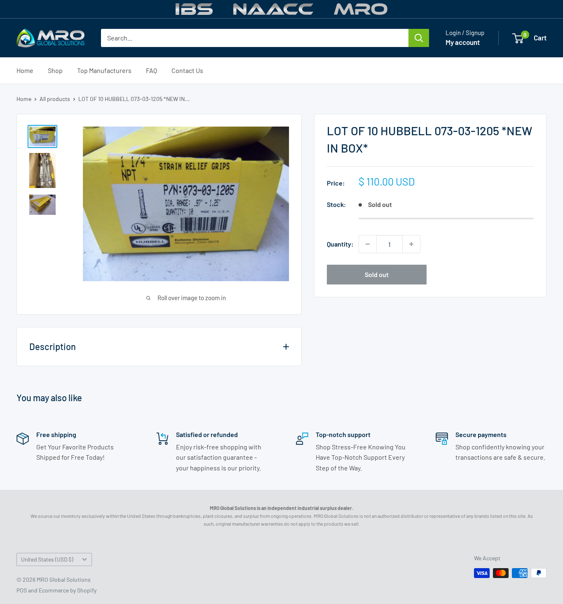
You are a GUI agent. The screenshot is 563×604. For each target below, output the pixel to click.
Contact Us (187, 70)
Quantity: (340, 244)
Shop (55, 70)
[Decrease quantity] (367, 244)
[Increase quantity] (411, 244)
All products (55, 98)
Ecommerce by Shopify (67, 590)
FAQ (151, 70)
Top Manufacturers (104, 70)
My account (463, 42)
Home (24, 70)
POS (21, 590)
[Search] (418, 38)
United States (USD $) (47, 559)
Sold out (377, 274)
